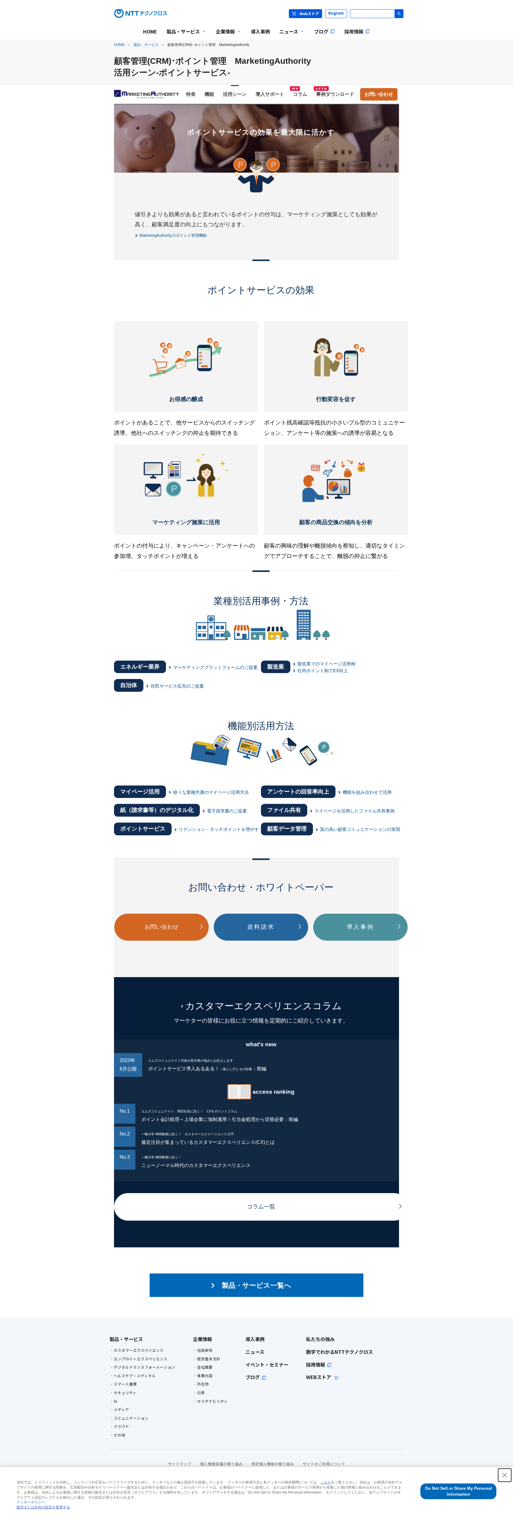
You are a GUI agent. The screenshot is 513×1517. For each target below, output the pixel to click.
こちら (325, 1482)
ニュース (255, 1351)
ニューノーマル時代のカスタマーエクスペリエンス (196, 1165)
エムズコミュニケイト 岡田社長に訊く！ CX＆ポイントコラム (189, 1111)
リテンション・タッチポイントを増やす (219, 829)
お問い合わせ (161, 927)
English (336, 13)
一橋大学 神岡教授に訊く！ (161, 1157)
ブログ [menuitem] (321, 31)
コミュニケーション (131, 1418)
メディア (121, 1410)
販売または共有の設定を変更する (43, 1507)
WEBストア (319, 1377)
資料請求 (260, 927)
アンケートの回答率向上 (298, 791)
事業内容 (205, 1376)
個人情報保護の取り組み (221, 1464)
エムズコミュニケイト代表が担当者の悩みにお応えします (190, 1060)
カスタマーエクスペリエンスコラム (263, 1006)
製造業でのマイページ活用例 (326, 663)
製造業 (275, 667)
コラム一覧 (261, 1206)
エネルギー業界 (140, 667)
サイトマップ (179, 1464)
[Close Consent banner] (504, 1475)
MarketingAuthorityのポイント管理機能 (173, 235)
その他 (119, 1435)
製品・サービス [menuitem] (181, 35)
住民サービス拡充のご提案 (177, 685)
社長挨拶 (205, 1350)
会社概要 (205, 1367)
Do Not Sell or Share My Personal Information (458, 1491)
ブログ (253, 1377)
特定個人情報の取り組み (272, 1464)
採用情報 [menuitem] (353, 31)
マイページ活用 (140, 791)
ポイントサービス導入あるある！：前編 (207, 1068)
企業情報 (202, 1339)
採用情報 (315, 1364)
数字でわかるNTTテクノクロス (339, 1351)
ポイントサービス (142, 829)
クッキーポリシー (31, 1502)
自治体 (128, 685)
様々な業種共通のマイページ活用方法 (211, 792)
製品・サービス (146, 45)
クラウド (121, 1427)
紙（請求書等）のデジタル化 (157, 810)
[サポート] (270, 94)
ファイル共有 (284, 810)
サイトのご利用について (324, 1464)
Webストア (309, 13)
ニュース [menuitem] (286, 35)
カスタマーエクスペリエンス (139, 1350)
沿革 (201, 1393)
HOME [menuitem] (150, 31)
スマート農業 (125, 1384)
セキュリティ (125, 1393)
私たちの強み (320, 1339)
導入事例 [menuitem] (260, 31)
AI (115, 1401)
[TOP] (147, 94)
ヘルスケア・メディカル (135, 1376)
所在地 (203, 1384)
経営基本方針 (208, 1359)
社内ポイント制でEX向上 (322, 670)
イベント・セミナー (267, 1364)
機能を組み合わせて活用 (367, 792)
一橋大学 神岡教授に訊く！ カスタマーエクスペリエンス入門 (187, 1134)
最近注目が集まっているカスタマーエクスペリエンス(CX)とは (208, 1142)
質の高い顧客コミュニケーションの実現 (360, 829)
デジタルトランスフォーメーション (144, 1367)
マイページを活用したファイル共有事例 (354, 810)
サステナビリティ (212, 1401)
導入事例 (360, 927)
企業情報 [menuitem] (223, 35)
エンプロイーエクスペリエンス (140, 1359)
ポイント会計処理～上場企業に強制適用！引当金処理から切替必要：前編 (219, 1119)
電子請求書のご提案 (227, 810)
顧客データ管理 (287, 829)
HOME (119, 45)
